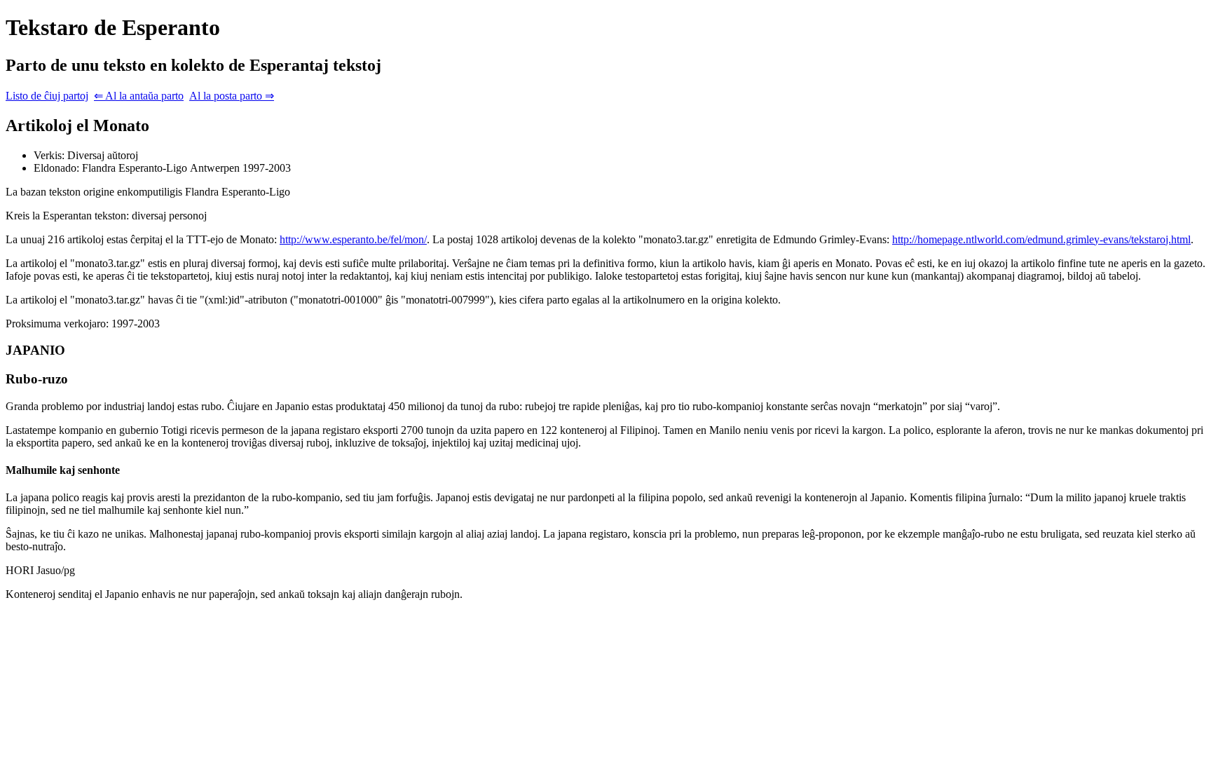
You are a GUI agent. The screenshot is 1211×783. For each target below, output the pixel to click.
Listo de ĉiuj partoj (47, 96)
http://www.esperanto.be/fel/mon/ (353, 239)
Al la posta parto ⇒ (231, 96)
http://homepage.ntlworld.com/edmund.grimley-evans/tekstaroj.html (1041, 239)
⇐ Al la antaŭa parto (139, 96)
